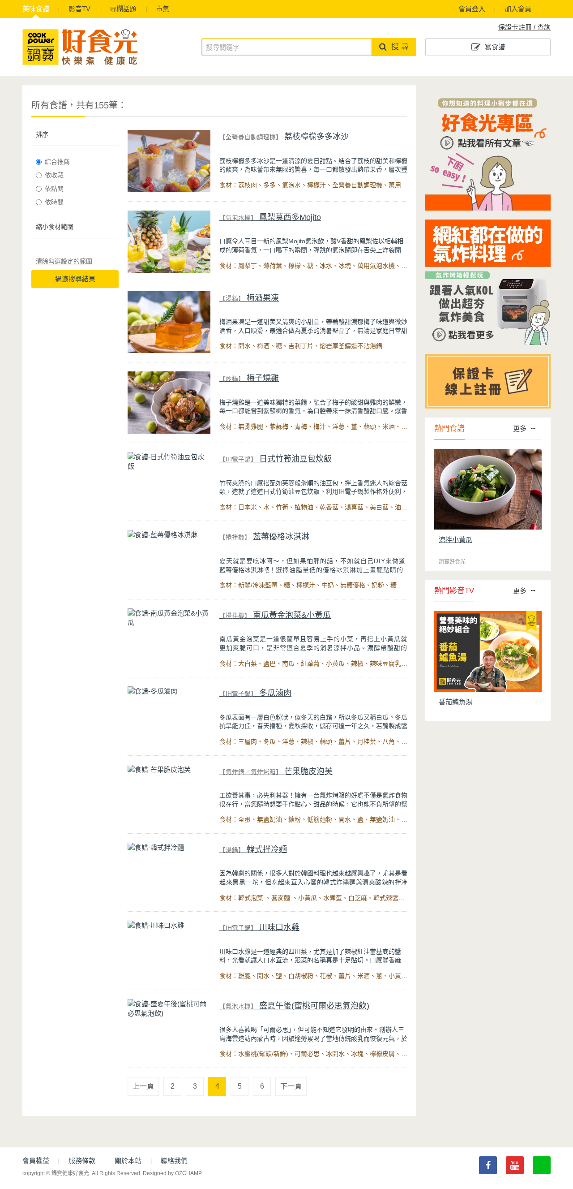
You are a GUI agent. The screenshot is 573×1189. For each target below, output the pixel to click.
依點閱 (54, 188)
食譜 (35, 9)
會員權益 (35, 1160)
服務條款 (81, 1160)
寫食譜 (495, 47)
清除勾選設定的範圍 (64, 261)
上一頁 (143, 1086)
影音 (79, 9)
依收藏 (54, 175)
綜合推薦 (57, 161)
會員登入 (471, 9)
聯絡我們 (174, 1160)
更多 (519, 428)
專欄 (123, 9)
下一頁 (291, 1086)
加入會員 (518, 9)
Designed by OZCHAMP (172, 1173)
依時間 (54, 202)
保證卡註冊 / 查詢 (524, 27)
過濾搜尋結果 (75, 279)
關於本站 (128, 1160)
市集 (162, 9)
